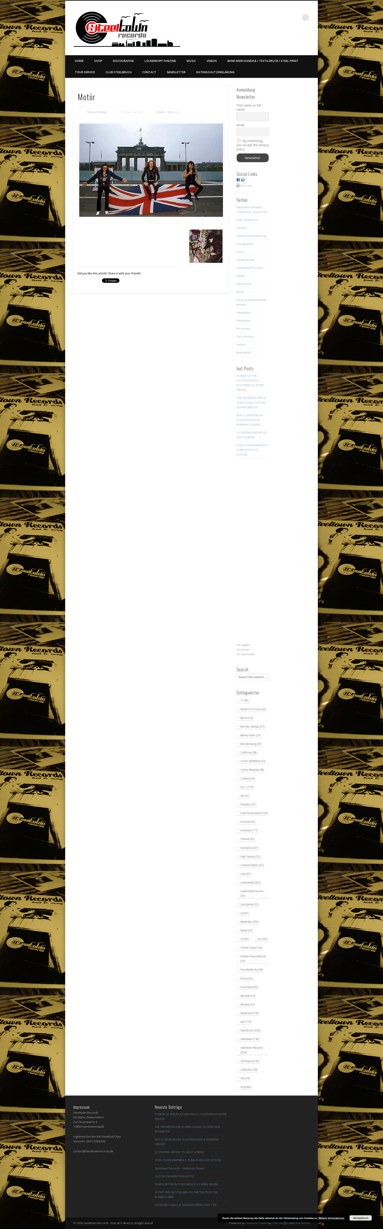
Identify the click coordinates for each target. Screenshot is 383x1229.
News (246, 930)
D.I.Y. (246, 787)
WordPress (302, 1223)
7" (244, 700)
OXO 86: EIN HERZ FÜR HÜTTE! (174, 1176)
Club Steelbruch (119, 72)
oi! (262, 939)
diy (244, 796)
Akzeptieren (360, 1218)
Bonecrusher (250, 735)
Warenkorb (243, 352)
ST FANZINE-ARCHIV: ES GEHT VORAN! (179, 1152)
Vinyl (245, 1087)
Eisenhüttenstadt (253, 813)
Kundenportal (245, 260)
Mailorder (249, 922)
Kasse (240, 252)
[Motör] (151, 170)
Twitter (269, 17)
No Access (243, 328)
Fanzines (249, 830)
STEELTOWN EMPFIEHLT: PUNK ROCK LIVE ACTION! (252, 449)
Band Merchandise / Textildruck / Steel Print (262, 61)
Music (191, 61)
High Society (250, 856)
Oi (244, 939)
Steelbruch (250, 1030)
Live (245, 874)
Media (240, 276)
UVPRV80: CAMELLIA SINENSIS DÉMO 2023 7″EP (186, 1205)
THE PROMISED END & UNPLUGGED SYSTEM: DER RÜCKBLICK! (251, 402)
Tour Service (85, 72)
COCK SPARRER (252, 761)
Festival (247, 839)
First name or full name (248, 107)
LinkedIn (296, 17)
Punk (246, 978)
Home (79, 61)
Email (240, 125)
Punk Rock (249, 987)
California (248, 752)
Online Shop (251, 948)
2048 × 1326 (164, 112)
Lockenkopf (250, 882)
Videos (212, 61)
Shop (98, 61)
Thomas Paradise (96, 112)
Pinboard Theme (256, 1223)
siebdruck (249, 1013)
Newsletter (176, 72)
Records (247, 996)
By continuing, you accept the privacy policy (252, 145)
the (245, 1078)
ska (245, 1022)
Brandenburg (250, 744)
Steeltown (249, 1039)
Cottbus (247, 778)
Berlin (246, 718)
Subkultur (248, 1070)
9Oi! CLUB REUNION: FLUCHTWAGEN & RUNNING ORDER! (249, 420)
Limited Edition (252, 865)
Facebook (260, 17)
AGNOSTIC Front (253, 709)
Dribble (287, 17)
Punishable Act (251, 969)
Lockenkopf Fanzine (160, 61)
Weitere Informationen (331, 1218)
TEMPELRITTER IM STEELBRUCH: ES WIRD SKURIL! (187, 1184)
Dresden (248, 804)
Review (247, 1004)
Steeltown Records (251, 1050)
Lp (244, 913)
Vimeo (278, 17)
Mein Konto (244, 284)
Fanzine (247, 822)
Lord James (249, 904)
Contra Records (252, 770)
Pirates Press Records (253, 958)
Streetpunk (249, 1061)
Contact (149, 72)
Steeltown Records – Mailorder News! (179, 1168)
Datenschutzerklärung (215, 72)
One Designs (280, 1223)
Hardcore (249, 848)
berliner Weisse (252, 726)
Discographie (123, 61)
